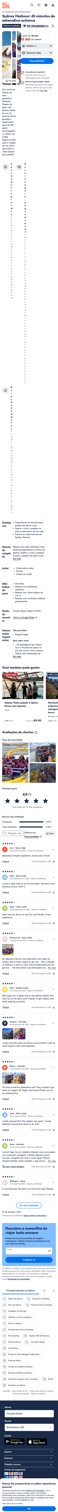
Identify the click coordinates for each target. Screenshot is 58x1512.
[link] (23, 698)
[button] (6, 58)
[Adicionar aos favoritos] (40, 674)
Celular (7, 1436)
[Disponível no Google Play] (14, 1442)
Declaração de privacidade (19, 1279)
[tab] (20, 1290)
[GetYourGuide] (6, 5)
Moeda (8, 1421)
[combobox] (33, 836)
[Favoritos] (39, 5)
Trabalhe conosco (12, 1464)
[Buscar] (32, 5)
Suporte (8, 1452)
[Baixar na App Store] (37, 1442)
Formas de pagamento (14, 1469)
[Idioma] (46, 5)
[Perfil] (53, 5)
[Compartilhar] (53, 26)
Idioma (8, 1407)
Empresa (8, 1458)
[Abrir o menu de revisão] (53, 849)
